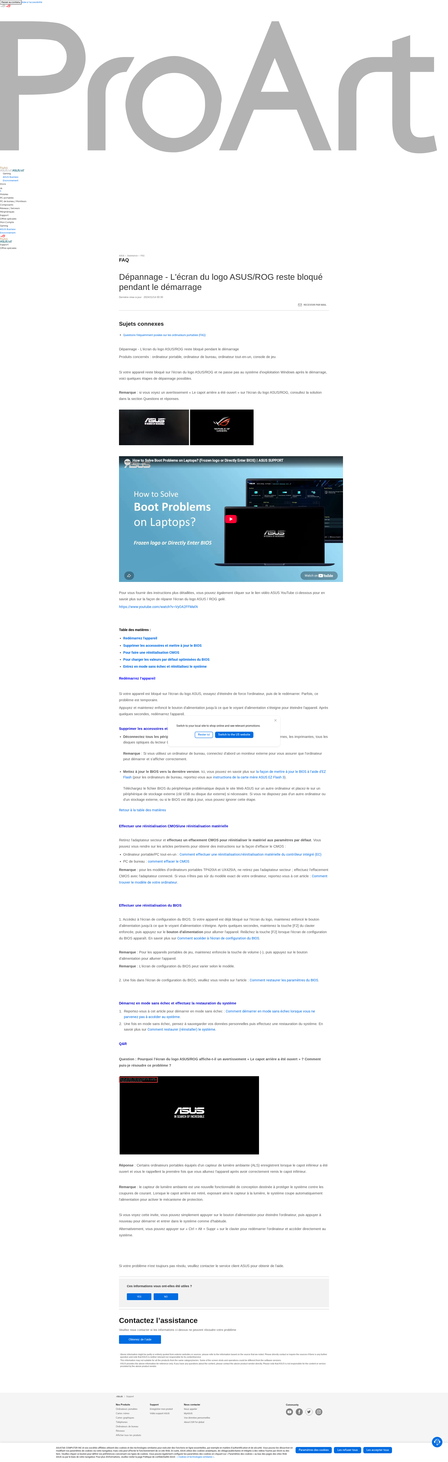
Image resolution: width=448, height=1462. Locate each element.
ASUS (121, 255)
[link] (224, 184)
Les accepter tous (377, 1450)
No (166, 1296)
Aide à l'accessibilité (32, 2)
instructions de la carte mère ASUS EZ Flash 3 (248, 777)
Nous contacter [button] (192, 1404)
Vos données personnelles (197, 1418)
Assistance (132, 255)
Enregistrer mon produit (161, 1409)
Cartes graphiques (125, 1418)
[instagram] (318, 1411)
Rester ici (204, 735)
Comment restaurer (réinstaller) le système (181, 1029)
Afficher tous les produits (128, 1435)
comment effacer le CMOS (168, 861)
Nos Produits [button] (123, 1404)
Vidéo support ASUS (160, 1413)
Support (4, 215)
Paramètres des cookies (314, 1450)
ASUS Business (10, 177)
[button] (225, 173)
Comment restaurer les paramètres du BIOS (284, 980)
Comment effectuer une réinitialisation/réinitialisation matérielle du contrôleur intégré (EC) (250, 854)
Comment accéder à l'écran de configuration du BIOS (218, 938)
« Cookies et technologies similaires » (195, 1457)
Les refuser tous (347, 1450)
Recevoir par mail (315, 304)
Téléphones (122, 1422)
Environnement (10, 180)
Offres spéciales (8, 218)
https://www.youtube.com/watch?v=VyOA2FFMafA (158, 607)
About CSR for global (194, 1422)
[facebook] (299, 1411)
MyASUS (188, 1413)
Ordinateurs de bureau (127, 1426)
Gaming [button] (4, 225)
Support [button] (154, 1404)
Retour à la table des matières (142, 810)
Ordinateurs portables (127, 1409)
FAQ (142, 255)
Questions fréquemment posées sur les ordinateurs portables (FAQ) (164, 335)
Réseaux (120, 1431)
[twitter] (309, 1411)
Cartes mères (123, 1413)
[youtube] (289, 1411)
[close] (275, 720)
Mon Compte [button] (7, 222)
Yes (139, 1296)
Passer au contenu (10, 2)
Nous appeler (190, 1409)
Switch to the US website (234, 735)
